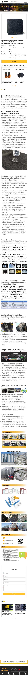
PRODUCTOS (5, 10)
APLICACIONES (4, 670)
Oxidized (12, 10)
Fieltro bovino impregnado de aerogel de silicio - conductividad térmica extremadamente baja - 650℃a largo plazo (23, 10)
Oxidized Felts (17, 10)
